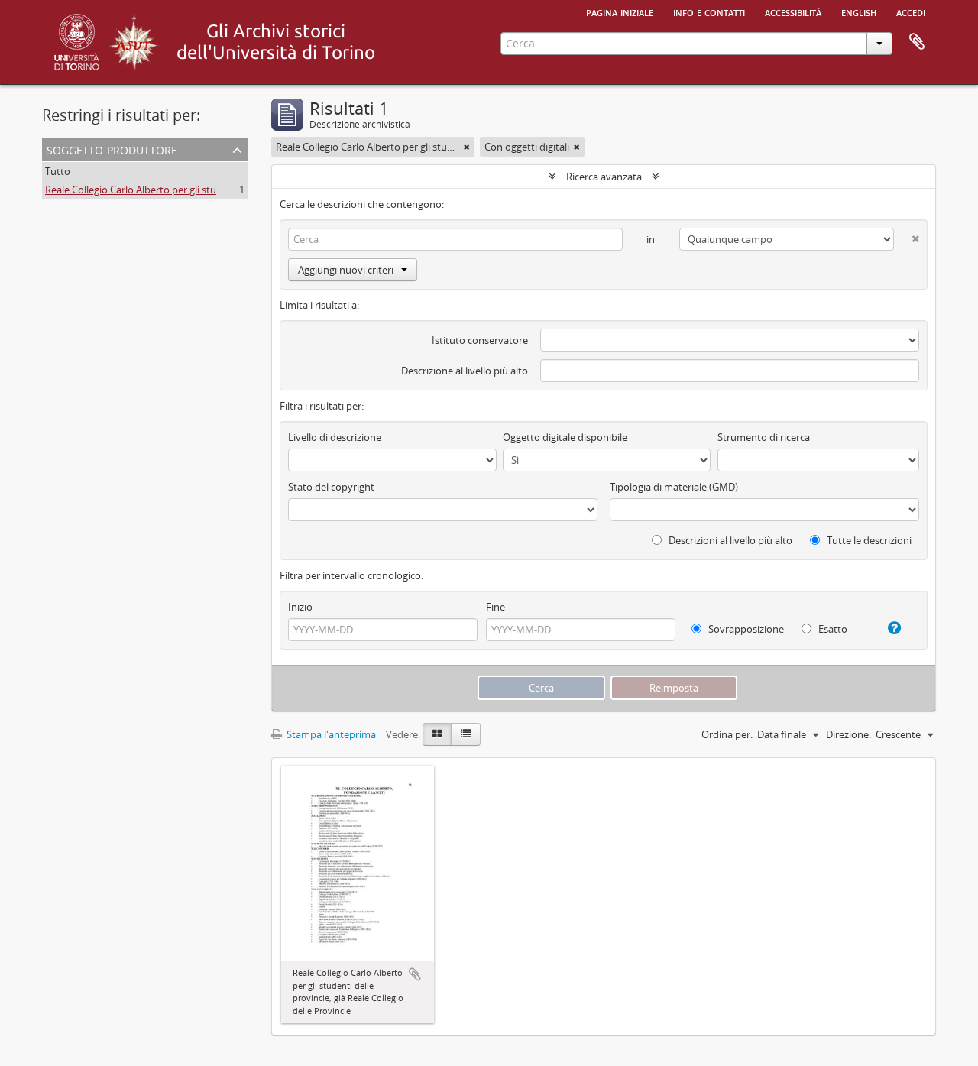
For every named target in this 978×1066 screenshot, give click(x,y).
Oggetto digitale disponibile (565, 437)
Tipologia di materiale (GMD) (674, 487)
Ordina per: (727, 734)
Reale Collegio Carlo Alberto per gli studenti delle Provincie (176, 189)
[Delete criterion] (906, 236)
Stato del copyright (331, 487)
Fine (495, 607)
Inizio (300, 607)
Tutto (57, 171)
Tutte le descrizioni (868, 540)
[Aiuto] (888, 628)
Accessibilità (793, 11)
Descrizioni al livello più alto (729, 540)
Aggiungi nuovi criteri (345, 270)
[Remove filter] (467, 146)
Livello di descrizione (334, 437)
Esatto (831, 629)
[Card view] (437, 734)
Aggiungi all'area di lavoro (415, 974)
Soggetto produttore (112, 148)
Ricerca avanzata (604, 176)
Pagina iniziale (619, 11)
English (858, 11)
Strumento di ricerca (763, 437)
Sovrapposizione (745, 629)
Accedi (910, 11)
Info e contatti (709, 11)
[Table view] (466, 734)
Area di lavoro (917, 42)
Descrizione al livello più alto (464, 370)
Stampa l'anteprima (330, 734)
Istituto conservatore (480, 340)
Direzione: (848, 734)
